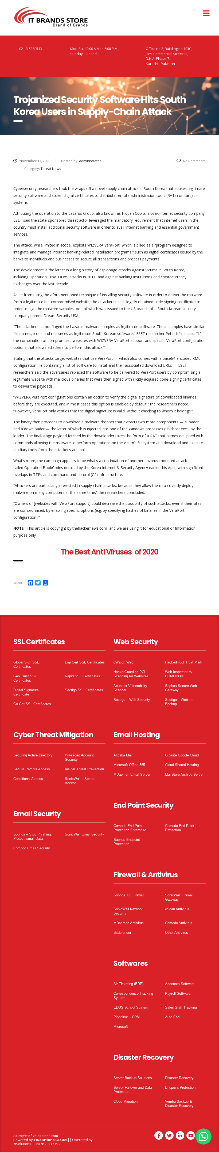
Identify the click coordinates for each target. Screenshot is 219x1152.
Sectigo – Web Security (132, 700)
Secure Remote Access (31, 769)
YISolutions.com (45, 1135)
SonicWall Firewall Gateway (179, 897)
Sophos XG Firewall (129, 895)
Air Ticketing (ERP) (128, 984)
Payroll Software (177, 993)
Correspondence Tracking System (133, 995)
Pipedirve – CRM (127, 1017)
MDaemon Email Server (132, 774)
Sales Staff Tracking (181, 1007)
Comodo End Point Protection (179, 828)
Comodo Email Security (31, 848)
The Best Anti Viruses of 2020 (109, 552)
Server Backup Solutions (133, 1078)
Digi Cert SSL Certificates (85, 662)
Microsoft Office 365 (129, 765)
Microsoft (121, 1027)
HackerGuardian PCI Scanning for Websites (131, 674)
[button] (203, 1136)
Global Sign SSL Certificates (26, 664)
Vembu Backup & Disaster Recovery (179, 1103)
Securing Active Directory (33, 755)
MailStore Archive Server (184, 774)
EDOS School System (131, 1007)
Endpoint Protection (180, 1087)
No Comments (194, 160)
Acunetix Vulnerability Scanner (130, 688)
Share (18, 583)
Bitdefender (122, 933)
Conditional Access (28, 779)
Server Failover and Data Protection (133, 1089)
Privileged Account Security (79, 757)
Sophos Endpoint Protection (127, 842)
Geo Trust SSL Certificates (25, 678)
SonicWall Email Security (84, 834)
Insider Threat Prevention (84, 769)
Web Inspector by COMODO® (178, 674)
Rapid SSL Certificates (82, 676)
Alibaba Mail (123, 755)
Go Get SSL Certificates (32, 704)
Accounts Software (179, 984)
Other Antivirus (176, 933)
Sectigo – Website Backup (179, 702)
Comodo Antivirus (178, 923)
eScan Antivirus (177, 909)
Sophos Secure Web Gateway (181, 688)
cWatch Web (123, 662)
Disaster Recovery (179, 1078)
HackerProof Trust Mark (183, 662)
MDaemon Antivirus (129, 923)
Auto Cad (172, 1017)
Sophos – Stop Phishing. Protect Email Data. (32, 836)
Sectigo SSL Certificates (84, 690)
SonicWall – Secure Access (80, 781)
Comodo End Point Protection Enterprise (130, 828)
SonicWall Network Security (128, 911)
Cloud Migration (126, 1101)
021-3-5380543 (30, 48)
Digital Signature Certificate (26, 692)
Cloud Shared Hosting (182, 765)
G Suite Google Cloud (182, 755)
